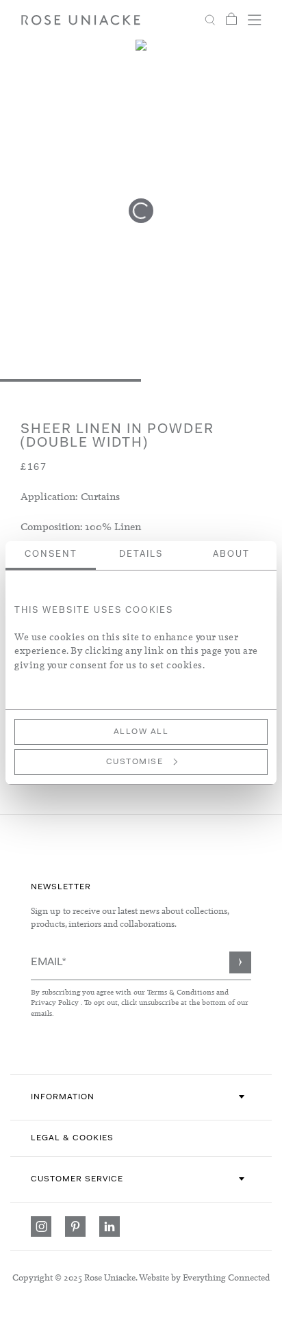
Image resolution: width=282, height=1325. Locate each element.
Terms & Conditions (181, 992)
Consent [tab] (51, 554)
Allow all (141, 732)
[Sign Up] (240, 962)
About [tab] (231, 554)
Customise (135, 762)
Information (62, 1097)
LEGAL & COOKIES (72, 1138)
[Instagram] (41, 1226)
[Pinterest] (75, 1226)
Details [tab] (141, 554)
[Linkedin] (109, 1226)
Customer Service (77, 1179)
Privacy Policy (55, 1002)
